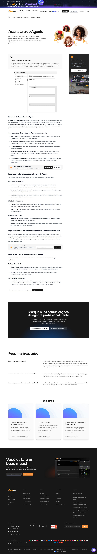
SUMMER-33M (14, 6)
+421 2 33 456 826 (15, 526)
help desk (16, 124)
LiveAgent (22, 168)
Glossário (58, 495)
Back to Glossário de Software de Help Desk (21, 290)
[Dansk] (37, 540)
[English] (44, 540)
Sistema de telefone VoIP (78, 501)
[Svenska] (55, 542)
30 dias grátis (57, 167)
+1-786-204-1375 (14, 531)
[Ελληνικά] (42, 540)
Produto (28, 10)
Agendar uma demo (27, 474)
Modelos (58, 501)
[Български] (32, 540)
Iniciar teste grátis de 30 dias (14, 474)
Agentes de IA (21, 11)
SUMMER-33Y (27, 6)
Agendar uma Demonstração (57, 328)
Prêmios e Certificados (44, 495)
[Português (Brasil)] (77, 540)
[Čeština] (35, 540)
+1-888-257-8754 (14, 528)
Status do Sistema (26, 498)
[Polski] (75, 540)
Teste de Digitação (60, 504)
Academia (58, 498)
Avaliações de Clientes (44, 498)
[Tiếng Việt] (60, 542)
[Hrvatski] (56, 540)
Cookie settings (83, 549)
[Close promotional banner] (95, 2)
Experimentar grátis (37, 290)
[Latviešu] (68, 540)
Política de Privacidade (60, 549)
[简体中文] (62, 542)
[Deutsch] (39, 540)
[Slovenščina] (87, 540)
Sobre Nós (42, 493)
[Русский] (82, 540)
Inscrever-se (57, 247)
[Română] (80, 540)
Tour (9, 504)
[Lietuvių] (65, 540)
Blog (57, 493)
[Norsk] (73, 540)
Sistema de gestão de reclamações (80, 510)
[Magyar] (58, 540)
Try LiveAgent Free (78, 70)
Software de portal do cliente (79, 512)
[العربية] (30, 540)
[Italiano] (61, 540)
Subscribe (85, 526)
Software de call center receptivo (80, 507)
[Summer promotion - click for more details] (48, 4)
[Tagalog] (57, 542)
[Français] (54, 540)
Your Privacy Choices (61, 551)
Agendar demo (48, 167)
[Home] (9, 17)
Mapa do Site (75, 549)
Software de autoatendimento (79, 504)
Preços (9, 496)
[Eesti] (49, 540)
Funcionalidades (11, 499)
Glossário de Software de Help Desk (20, 17)
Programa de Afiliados (44, 501)
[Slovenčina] (84, 540)
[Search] (59, 11)
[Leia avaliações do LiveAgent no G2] (54, 526)
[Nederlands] (70, 540)
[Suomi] (51, 540)
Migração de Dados (27, 495)
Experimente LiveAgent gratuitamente (39, 328)
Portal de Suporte (26, 493)
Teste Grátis (65, 11)
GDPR (69, 549)
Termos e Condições (37, 549)
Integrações (11, 502)
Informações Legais (44, 504)
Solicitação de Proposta (28, 504)
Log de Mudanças (26, 501)
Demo (9, 494)
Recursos (35, 10)
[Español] (46, 540)
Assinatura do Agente (35, 17)
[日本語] (63, 540)
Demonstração (73, 11)
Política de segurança (48, 549)
